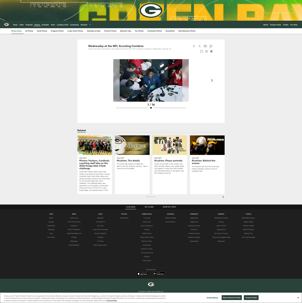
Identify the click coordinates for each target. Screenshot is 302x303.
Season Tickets (248, 222)
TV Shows (100, 241)
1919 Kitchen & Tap (147, 253)
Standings (51, 229)
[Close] (298, 297)
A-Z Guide (147, 218)
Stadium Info (147, 222)
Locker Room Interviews (100, 229)
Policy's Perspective (74, 229)
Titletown (147, 256)
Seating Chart (221, 229)
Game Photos (124, 218)
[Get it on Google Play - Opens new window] (158, 275)
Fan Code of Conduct (221, 233)
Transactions (51, 225)
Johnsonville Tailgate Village (221, 237)
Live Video (100, 225)
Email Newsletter (74, 245)
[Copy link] (211, 46)
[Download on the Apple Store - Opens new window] (142, 274)
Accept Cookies (251, 297)
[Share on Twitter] (199, 47)
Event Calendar (170, 222)
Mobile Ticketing (248, 229)
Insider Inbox (74, 218)
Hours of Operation (147, 225)
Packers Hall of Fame (146, 237)
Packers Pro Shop (146, 249)
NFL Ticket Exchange (248, 237)
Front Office (51, 237)
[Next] (211, 80)
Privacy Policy (112, 300)
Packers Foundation (194, 237)
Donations (194, 229)
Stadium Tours (146, 233)
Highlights (100, 218)
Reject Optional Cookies (232, 297)
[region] (151, 297)
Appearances (194, 218)
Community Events (194, 225)
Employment (147, 245)
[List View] (211, 51)
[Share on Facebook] (194, 47)
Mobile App (74, 241)
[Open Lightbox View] (151, 85)
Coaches (51, 222)
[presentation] (224, 197)
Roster (51, 218)
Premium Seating (248, 225)
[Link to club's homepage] (6, 24)
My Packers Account (248, 218)
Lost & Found (147, 260)
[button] (147, 197)
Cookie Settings (212, 297)
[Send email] (205, 47)
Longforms (74, 225)
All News (74, 237)
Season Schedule (170, 218)
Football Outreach (194, 233)
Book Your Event (147, 241)
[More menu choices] (90, 25)
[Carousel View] (201, 51)
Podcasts (100, 237)
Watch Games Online (100, 245)
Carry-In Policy (221, 225)
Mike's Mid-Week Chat (74, 233)
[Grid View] (206, 51)
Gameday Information (221, 218)
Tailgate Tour (194, 222)
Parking (146, 229)
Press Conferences (100, 233)
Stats (51, 233)
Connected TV (100, 222)
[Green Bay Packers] (151, 285)
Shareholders (194, 241)
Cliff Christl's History (74, 222)
